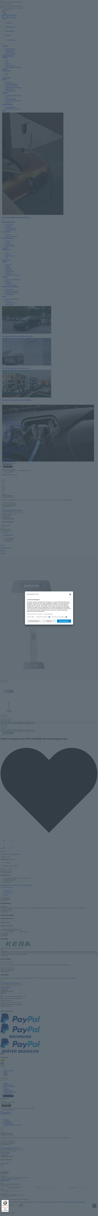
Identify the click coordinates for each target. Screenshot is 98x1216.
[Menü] (8, 1201)
